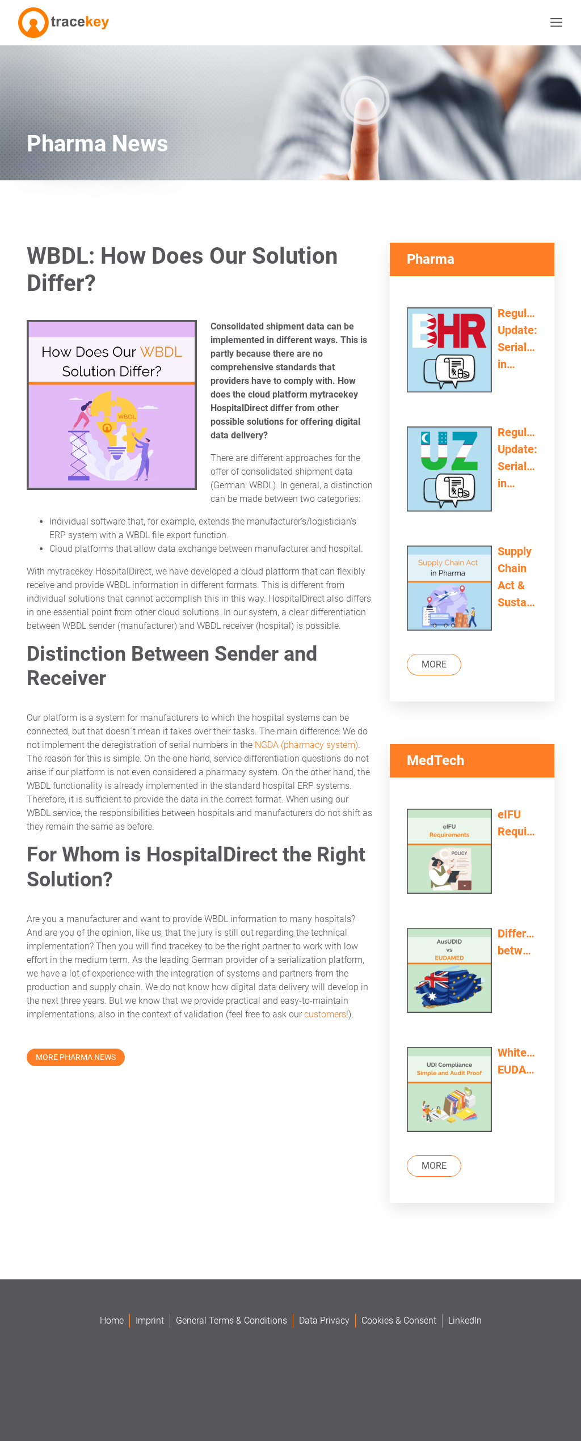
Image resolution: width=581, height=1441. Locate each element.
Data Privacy (324, 1320)
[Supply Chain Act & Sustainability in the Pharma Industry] (449, 589)
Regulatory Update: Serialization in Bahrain (517, 339)
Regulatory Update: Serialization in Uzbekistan (517, 458)
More (434, 664)
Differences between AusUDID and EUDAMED (517, 943)
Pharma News (98, 143)
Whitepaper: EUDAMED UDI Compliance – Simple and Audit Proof (517, 1062)
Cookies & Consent (398, 1320)
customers (325, 1014)
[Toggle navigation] (554, 22)
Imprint (150, 1320)
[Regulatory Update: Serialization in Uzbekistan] (449, 470)
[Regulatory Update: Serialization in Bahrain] (449, 351)
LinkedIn (465, 1320)
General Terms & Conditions (231, 1320)
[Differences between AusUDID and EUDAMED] (449, 972)
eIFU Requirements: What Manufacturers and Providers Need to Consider (517, 824)
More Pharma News (76, 1057)
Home (112, 1320)
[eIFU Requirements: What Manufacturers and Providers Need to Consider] (449, 852)
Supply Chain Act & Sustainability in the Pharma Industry (517, 577)
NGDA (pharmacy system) (306, 744)
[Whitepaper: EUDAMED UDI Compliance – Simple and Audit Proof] (449, 1091)
